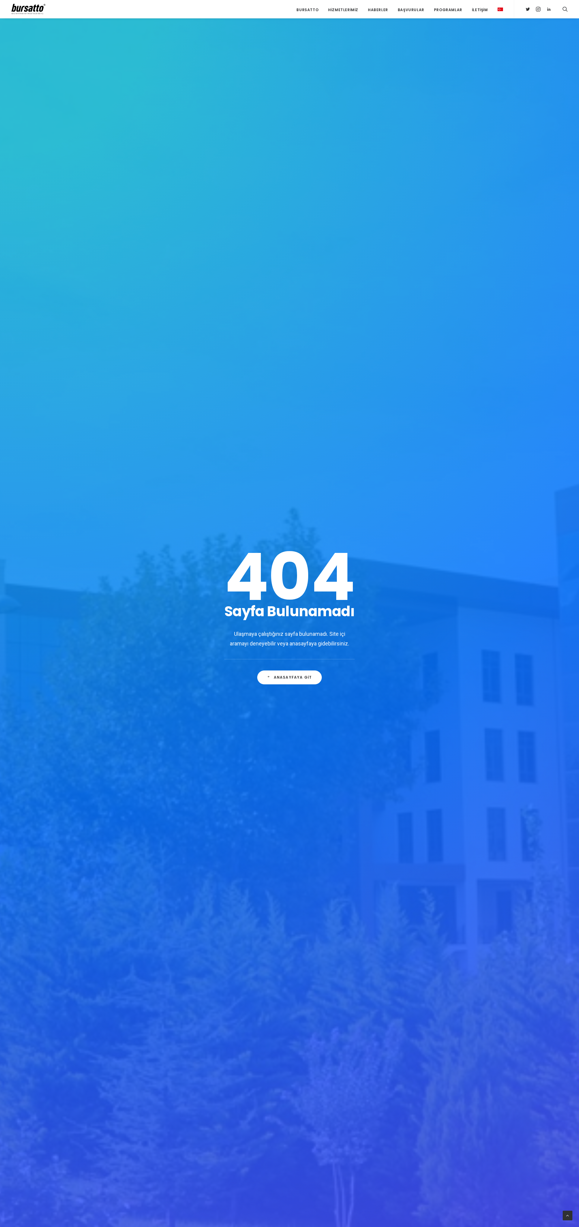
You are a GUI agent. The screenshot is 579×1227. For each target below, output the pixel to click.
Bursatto (307, 9)
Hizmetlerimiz (343, 9)
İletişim (480, 9)
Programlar (448, 9)
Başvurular (411, 9)
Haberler (378, 9)
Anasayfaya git (293, 677)
